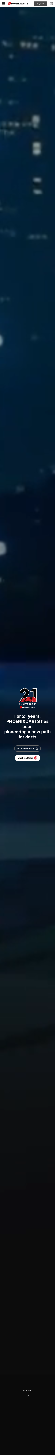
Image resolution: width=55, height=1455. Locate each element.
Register (40, 3)
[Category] (3, 3)
